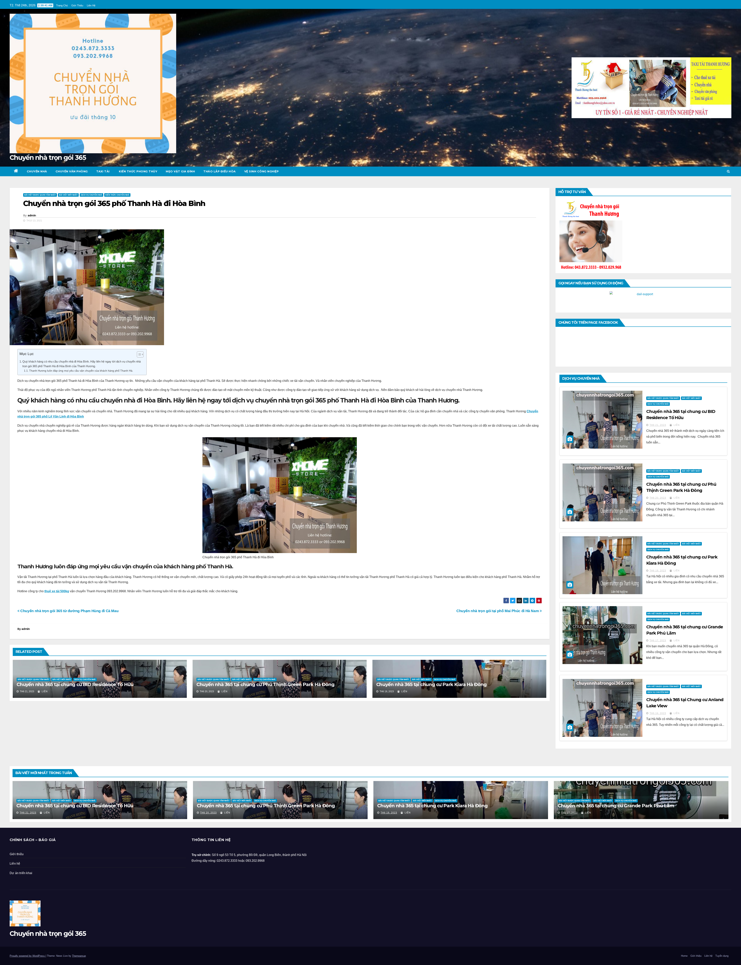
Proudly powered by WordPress (28, 955)
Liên (44, 691)
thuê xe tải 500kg (56, 591)
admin (32, 215)
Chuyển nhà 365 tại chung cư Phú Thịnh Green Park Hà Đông (265, 684)
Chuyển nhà (37, 171)
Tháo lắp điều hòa (219, 171)
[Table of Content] (140, 354)
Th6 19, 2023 (658, 570)
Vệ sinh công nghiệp (261, 171)
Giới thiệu (17, 854)
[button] (728, 171)
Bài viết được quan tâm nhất (40, 195)
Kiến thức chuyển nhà (117, 195)
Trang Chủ (62, 5)
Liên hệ (15, 863)
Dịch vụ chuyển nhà (91, 195)
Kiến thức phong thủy (137, 171)
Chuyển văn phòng (72, 171)
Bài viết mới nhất (68, 195)
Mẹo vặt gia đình (180, 171)
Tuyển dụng (721, 955)
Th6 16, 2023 (658, 713)
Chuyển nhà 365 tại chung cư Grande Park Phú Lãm (616, 805)
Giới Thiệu (77, 5)
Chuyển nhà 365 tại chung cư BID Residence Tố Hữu (75, 684)
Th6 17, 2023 (658, 640)
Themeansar (79, 955)
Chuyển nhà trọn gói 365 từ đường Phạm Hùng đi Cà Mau (68, 611)
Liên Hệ (91, 5)
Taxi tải (103, 171)
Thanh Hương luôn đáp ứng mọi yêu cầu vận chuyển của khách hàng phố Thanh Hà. (81, 370)
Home (684, 955)
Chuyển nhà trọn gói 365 (48, 157)
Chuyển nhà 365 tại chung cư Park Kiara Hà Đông (431, 684)
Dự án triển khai (21, 873)
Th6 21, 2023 (658, 425)
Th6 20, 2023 (658, 497)
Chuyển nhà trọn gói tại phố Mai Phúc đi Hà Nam (498, 611)
